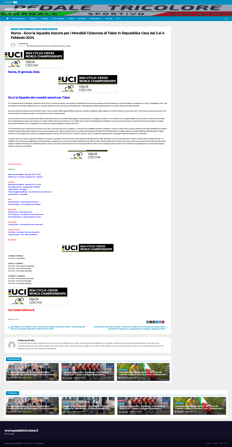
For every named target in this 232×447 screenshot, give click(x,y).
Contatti (209, 443)
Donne (71, 19)
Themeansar (39, 443)
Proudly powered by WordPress (14, 443)
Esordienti (67, 403)
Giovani (33, 19)
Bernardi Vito (23, 43)
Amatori (108, 19)
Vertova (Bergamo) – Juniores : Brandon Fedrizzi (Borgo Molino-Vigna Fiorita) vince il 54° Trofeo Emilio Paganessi (31, 374)
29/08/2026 (125, 411)
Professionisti (18, 19)
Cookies (215, 443)
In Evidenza (38, 29)
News (221, 443)
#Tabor (68, 46)
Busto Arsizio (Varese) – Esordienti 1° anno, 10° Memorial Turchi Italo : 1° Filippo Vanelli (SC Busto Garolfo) (87, 408)
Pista (118, 19)
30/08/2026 (13, 411)
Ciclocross (14, 29)
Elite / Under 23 (29, 29)
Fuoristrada (95, 19)
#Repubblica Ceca (58, 46)
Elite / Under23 (58, 19)
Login (225, 443)
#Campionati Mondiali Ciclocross (40, 46)
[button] (226, 19)
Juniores (44, 19)
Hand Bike (82, 19)
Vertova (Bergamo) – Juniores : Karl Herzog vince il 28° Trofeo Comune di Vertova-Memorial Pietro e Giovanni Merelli (86, 374)
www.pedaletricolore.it (21, 9)
